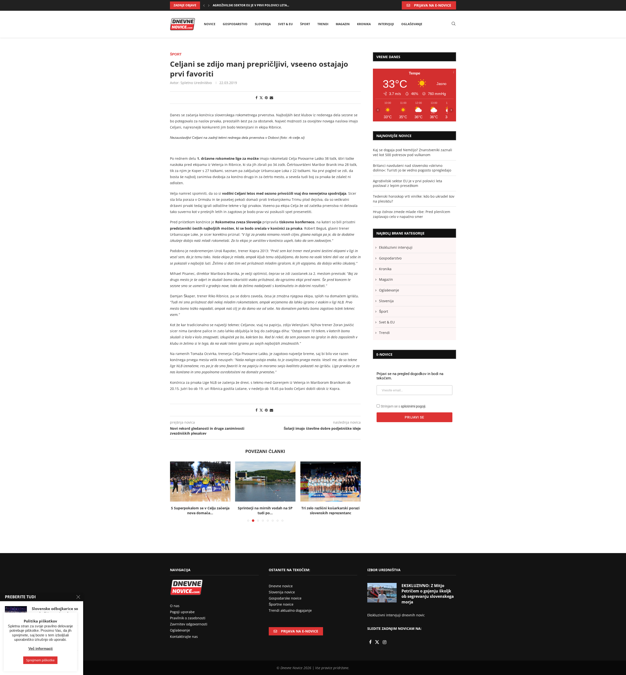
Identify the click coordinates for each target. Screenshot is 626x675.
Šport (305, 24)
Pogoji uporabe (182, 612)
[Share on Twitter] (261, 97)
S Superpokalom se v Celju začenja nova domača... (200, 510)
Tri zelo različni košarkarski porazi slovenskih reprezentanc (331, 510)
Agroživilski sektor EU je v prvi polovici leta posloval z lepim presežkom (407, 183)
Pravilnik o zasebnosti (187, 618)
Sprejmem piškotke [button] (40, 660)
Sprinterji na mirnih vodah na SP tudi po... (265, 510)
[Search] (453, 24)
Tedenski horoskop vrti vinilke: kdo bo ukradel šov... (257, 5)
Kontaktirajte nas (184, 636)
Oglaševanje (411, 24)
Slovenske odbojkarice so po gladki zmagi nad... (55, 611)
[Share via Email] (271, 97)
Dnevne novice (281, 586)
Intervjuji (386, 24)
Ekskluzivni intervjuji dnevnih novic (396, 615)
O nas (174, 605)
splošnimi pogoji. (413, 406)
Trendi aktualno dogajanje (290, 610)
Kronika (364, 24)
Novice (209, 24)
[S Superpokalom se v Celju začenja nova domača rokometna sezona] (200, 481)
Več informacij (40, 648)
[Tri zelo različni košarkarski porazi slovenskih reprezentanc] (330, 481)
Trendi (322, 24)
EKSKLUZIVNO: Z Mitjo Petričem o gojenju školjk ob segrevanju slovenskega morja (428, 594)
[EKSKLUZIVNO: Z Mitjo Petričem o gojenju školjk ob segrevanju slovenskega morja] (382, 592)
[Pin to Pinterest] (266, 97)
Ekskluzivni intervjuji (396, 247)
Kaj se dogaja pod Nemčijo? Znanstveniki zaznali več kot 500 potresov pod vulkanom (412, 152)
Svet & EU (285, 24)
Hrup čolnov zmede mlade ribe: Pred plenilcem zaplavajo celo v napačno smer (411, 214)
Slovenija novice (282, 592)
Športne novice (281, 604)
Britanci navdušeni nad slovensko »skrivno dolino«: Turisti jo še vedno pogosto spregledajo (412, 168)
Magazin (343, 24)
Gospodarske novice (285, 598)
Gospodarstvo (235, 24)
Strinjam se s (403, 406)
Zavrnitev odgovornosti (188, 624)
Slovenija (263, 24)
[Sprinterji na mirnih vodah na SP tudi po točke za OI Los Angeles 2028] (265, 481)
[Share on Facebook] (256, 97)
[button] (204, 5)
